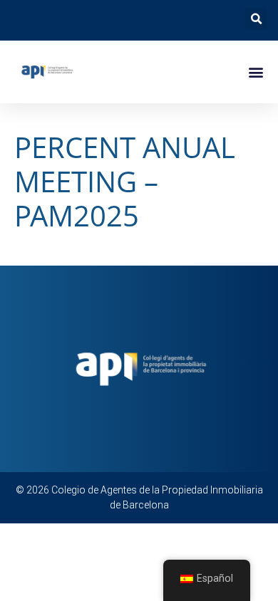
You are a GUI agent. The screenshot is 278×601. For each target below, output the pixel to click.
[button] (256, 19)
